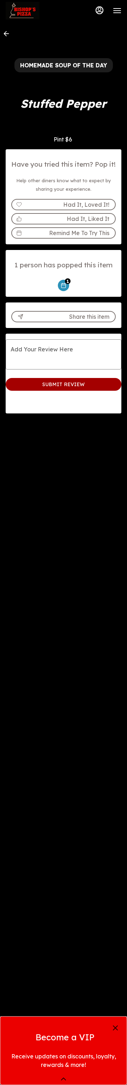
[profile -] (99, 10)
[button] (8, 33)
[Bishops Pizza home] (37, 11)
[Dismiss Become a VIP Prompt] (115, 1027)
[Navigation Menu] (117, 11)
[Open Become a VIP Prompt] (63, 1079)
